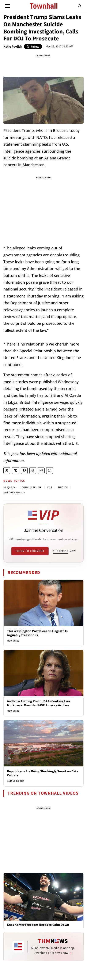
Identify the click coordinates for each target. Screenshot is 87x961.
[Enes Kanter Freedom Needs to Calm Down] (43, 897)
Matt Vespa (13, 641)
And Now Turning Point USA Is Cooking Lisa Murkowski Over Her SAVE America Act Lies (38, 703)
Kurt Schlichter (15, 781)
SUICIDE (63, 487)
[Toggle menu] (7, 6)
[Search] (80, 5)
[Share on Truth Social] (15, 470)
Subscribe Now (64, 551)
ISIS (49, 487)
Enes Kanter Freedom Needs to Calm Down (38, 925)
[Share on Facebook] (24, 470)
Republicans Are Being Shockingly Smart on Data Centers (42, 773)
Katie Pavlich (12, 46)
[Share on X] (6, 470)
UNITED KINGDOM (14, 492)
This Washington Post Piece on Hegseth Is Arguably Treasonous (37, 633)
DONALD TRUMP (32, 487)
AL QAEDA (9, 487)
